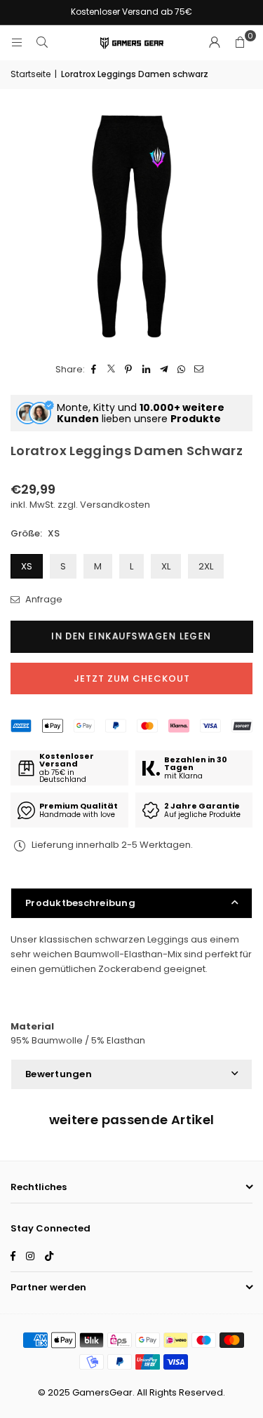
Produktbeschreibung (80, 903)
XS (26, 566)
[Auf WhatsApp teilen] (181, 370)
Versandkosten (115, 504)
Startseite (30, 74)
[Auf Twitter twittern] (111, 370)
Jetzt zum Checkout (132, 678)
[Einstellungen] (214, 42)
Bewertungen (58, 1074)
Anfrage (42, 599)
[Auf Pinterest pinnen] (128, 370)
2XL (205, 566)
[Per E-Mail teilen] (199, 370)
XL (165, 566)
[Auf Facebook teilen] (93, 370)
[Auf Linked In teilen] (146, 370)
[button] (239, 42)
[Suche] (42, 42)
